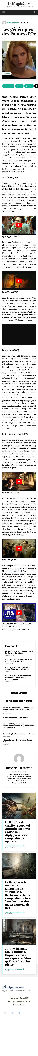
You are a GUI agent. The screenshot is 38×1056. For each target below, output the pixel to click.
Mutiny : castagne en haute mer (15, 717)
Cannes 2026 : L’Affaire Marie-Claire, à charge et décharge (17, 668)
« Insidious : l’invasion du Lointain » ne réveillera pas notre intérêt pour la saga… (18, 709)
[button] (35, 12)
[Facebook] (5, 1013)
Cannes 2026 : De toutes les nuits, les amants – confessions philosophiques (19, 677)
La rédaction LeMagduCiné (14, 846)
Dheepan (6, 560)
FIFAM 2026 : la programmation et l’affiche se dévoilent (19, 652)
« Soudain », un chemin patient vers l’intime (17, 741)
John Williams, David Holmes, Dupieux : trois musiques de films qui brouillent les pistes (18, 956)
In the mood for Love (11, 434)
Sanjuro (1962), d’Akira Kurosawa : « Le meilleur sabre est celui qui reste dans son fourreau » (18, 726)
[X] (19, 1013)
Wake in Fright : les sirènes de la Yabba (18, 733)
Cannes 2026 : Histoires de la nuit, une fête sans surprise (19, 660)
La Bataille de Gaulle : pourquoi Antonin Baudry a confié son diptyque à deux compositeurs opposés (17, 832)
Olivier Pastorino (13, 23)
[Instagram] (12, 1013)
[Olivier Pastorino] (4, 23)
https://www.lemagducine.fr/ (19, 772)
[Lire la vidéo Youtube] (19, 225)
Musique (7, 74)
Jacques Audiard (15, 571)
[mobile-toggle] (3, 12)
